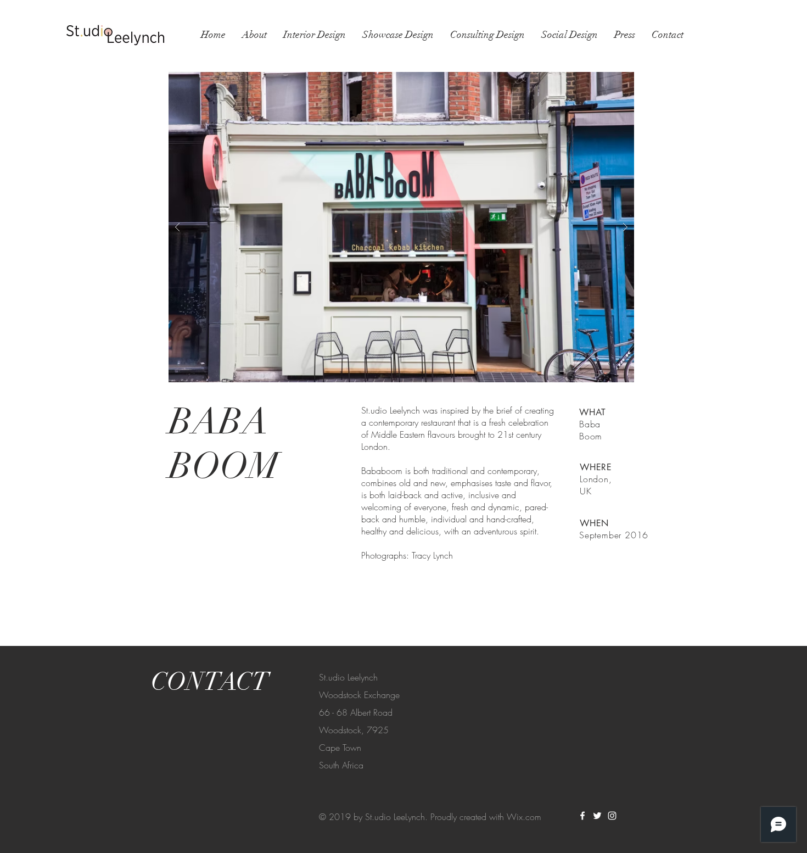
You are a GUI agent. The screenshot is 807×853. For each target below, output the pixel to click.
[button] (401, 227)
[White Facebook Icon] (582, 815)
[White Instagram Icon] (612, 815)
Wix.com (524, 817)
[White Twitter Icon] (597, 815)
